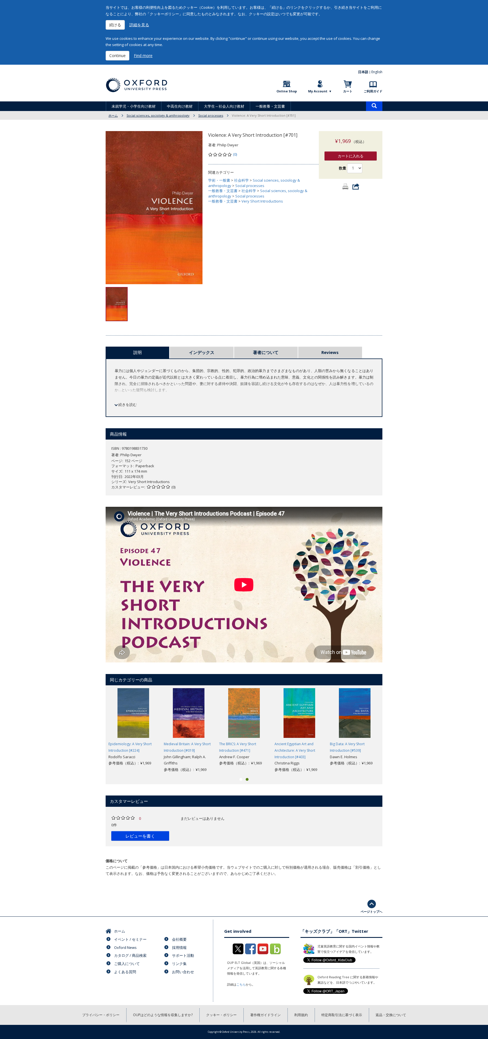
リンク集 (179, 963)
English (376, 71)
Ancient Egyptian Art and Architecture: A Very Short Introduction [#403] (294, 750)
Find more (143, 55)
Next (390, 730)
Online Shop (286, 91)
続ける (115, 24)
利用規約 (301, 1014)
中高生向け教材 (180, 106)
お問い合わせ (183, 971)
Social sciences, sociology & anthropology (158, 115)
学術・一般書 (219, 180)
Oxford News (125, 947)
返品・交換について (391, 1014)
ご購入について (127, 963)
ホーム (113, 115)
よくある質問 (125, 971)
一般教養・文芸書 (270, 106)
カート (347, 91)
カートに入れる (350, 155)
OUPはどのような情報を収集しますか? (163, 1014)
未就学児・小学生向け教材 (134, 106)
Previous (97, 730)
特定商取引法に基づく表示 (341, 1014)
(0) (235, 154)
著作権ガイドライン (265, 1014)
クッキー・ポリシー (221, 1014)
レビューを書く (140, 836)
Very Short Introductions (262, 201)
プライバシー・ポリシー (100, 1014)
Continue (117, 55)
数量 (342, 168)
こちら (241, 984)
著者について (265, 352)
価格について (117, 860)
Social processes (210, 115)
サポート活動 (183, 955)
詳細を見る (139, 24)
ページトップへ (371, 911)
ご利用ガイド (373, 91)
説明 (137, 352)
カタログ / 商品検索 (130, 955)
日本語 (363, 71)
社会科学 (241, 180)
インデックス (201, 352)
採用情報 (179, 947)
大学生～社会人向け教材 (224, 106)
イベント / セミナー (130, 939)
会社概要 (179, 939)
